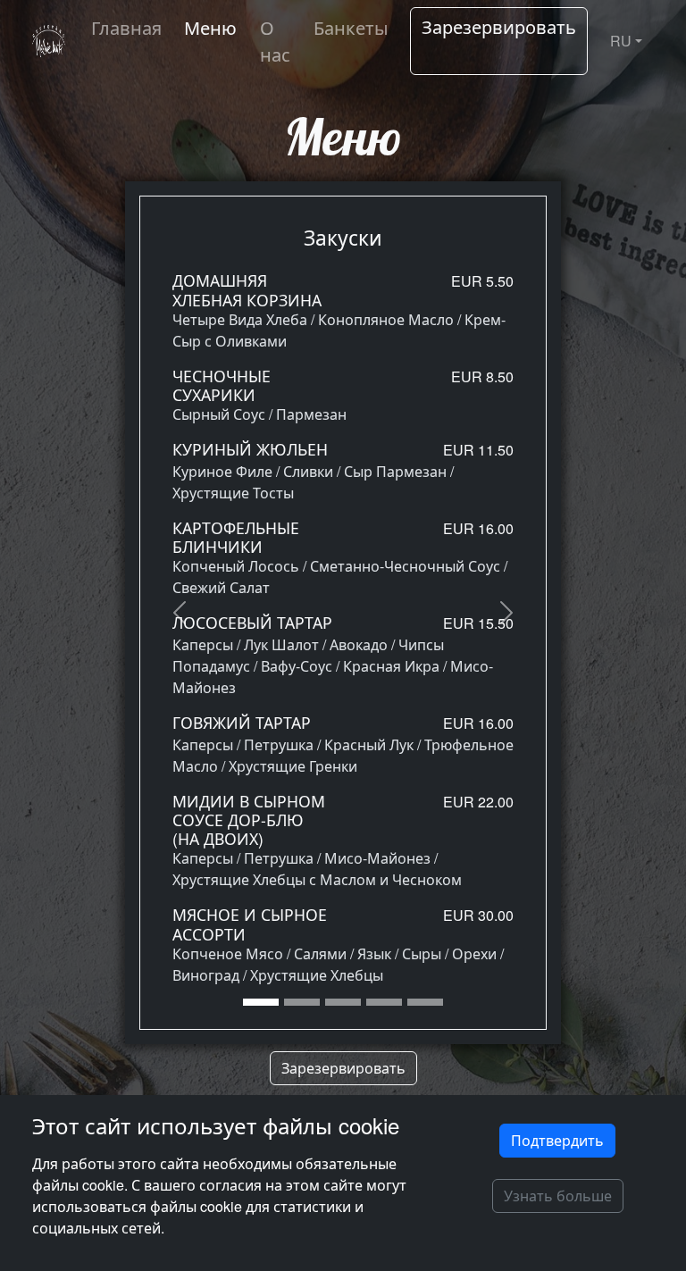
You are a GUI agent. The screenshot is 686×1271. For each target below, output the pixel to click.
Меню (210, 27)
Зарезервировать (499, 26)
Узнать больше (558, 1195)
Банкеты (351, 27)
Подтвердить (557, 1140)
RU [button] (621, 40)
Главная (126, 27)
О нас (275, 40)
